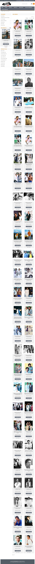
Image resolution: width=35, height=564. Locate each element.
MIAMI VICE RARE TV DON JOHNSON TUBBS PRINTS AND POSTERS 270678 (18, 279)
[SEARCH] (31, 4)
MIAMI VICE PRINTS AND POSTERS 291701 (18, 164)
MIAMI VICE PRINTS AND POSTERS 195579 (29, 203)
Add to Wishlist (6, 45)
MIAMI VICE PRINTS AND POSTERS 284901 (29, 336)
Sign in (4, 0)
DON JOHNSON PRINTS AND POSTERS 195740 (29, 489)
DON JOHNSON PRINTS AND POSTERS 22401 (29, 527)
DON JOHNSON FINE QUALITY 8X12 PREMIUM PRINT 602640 (18, 126)
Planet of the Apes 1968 (4, 58)
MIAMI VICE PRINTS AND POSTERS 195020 (18, 451)
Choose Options (6, 44)
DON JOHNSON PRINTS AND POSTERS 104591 (6, 40)
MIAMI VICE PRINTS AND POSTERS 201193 (18, 88)
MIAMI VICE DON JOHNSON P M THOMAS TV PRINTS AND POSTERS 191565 (18, 356)
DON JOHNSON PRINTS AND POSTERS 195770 (18, 508)
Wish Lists (26, 0)
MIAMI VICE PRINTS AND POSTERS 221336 (18, 336)
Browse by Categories (3, 20)
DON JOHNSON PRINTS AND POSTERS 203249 (18, 50)
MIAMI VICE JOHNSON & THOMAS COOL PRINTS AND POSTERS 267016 (28, 260)
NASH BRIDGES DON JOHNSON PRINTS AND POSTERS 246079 (29, 222)
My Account (1, 0)
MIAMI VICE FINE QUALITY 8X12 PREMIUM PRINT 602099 (29, 145)
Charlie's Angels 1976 (3, 53)
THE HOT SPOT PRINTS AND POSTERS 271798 (17, 222)
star (4, 11)
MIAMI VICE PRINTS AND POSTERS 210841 (29, 432)
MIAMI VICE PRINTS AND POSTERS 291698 (29, 164)
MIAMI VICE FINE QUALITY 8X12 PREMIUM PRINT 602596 (29, 126)
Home (2, 11)
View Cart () (32, 0)
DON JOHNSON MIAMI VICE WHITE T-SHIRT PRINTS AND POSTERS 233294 (28, 547)
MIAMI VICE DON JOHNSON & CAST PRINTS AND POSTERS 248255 (18, 432)
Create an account (8, 0)
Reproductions (3, 22)
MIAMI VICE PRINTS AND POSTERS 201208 (29, 69)
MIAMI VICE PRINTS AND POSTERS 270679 (18, 413)
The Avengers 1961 (3, 52)
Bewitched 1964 (3, 61)
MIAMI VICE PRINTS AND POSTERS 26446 (29, 298)
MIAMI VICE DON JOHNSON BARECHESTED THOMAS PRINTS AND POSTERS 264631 (17, 299)
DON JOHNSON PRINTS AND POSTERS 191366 (18, 489)
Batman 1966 (2, 50)
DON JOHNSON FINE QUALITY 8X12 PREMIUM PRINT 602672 (29, 107)
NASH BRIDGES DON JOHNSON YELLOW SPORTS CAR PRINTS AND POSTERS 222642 (29, 241)
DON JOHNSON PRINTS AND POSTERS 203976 (18, 31)
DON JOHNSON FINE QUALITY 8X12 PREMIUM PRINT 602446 (18, 145)
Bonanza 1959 (3, 64)
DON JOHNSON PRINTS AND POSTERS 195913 (29, 508)
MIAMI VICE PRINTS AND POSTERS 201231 (18, 69)
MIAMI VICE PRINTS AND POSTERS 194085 (29, 355)
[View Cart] (34, 4)
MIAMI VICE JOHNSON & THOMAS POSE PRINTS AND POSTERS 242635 (28, 318)
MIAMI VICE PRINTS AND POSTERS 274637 (29, 374)
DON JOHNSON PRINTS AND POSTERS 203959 (29, 31)
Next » (33, 16)
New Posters (2, 23)
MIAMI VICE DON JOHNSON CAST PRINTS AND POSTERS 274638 (28, 413)
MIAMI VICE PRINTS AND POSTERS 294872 (18, 107)
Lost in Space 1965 (3, 55)
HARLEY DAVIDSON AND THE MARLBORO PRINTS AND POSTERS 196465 (18, 260)
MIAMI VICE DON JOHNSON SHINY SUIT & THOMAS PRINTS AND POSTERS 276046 (18, 375)
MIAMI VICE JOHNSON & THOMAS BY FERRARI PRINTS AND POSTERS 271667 (28, 279)
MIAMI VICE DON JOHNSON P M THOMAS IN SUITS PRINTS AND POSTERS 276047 (18, 394)
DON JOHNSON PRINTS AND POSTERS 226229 (18, 546)
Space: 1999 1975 (3, 56)
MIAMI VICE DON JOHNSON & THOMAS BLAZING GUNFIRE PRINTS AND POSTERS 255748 (18, 318)
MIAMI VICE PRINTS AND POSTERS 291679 (18, 184)
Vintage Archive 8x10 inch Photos (5, 17)
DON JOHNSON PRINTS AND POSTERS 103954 (29, 88)
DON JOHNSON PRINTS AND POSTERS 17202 (18, 470)
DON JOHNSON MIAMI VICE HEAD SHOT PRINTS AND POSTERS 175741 (28, 470)
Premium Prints (3, 25)
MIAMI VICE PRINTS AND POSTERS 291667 (29, 184)
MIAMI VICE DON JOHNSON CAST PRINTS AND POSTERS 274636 (28, 393)
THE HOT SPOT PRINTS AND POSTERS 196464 (17, 203)
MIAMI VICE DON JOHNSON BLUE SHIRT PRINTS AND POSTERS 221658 (17, 527)
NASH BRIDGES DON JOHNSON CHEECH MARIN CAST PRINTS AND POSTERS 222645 (18, 241)
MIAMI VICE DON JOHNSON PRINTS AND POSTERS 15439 (29, 451)
